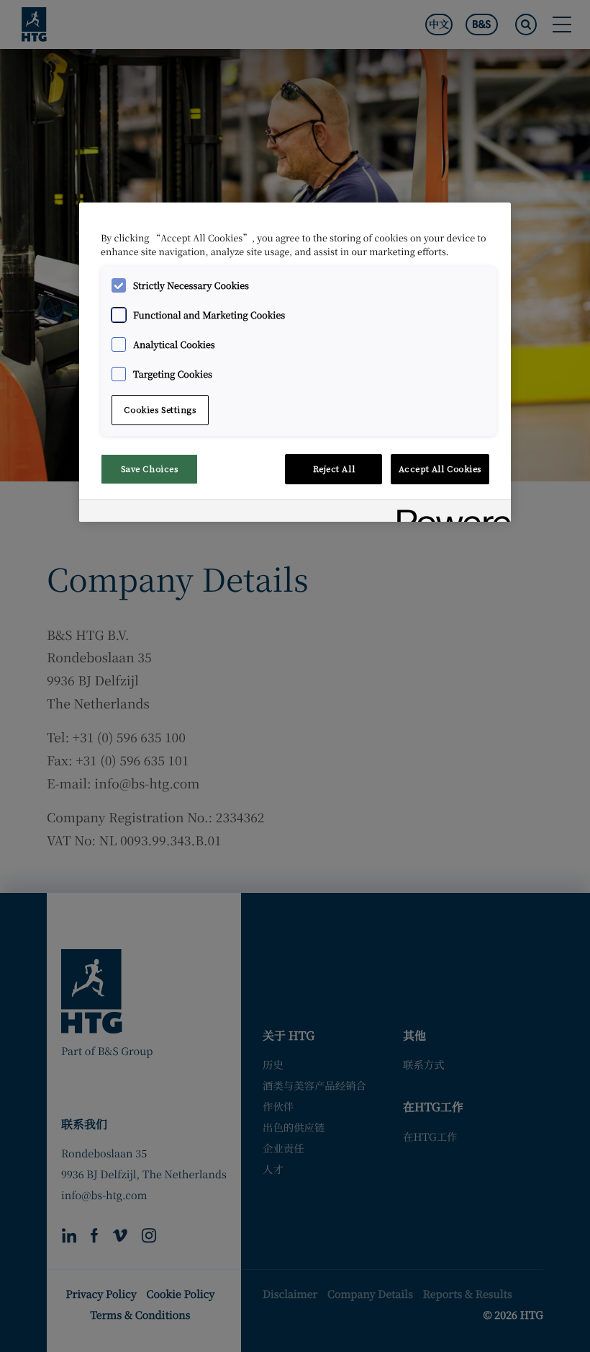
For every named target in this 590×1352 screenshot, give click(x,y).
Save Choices (149, 468)
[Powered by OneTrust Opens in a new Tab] (449, 513)
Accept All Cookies (440, 468)
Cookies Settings (160, 409)
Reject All (334, 468)
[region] (295, 362)
